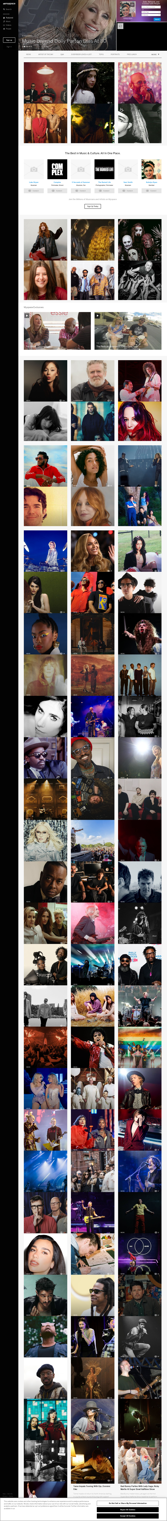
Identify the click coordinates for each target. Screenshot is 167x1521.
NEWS (28, 54)
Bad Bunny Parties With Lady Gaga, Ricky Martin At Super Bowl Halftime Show (140, 1488)
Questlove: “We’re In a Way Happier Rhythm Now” (61, 38)
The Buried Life (104, 182)
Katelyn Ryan (151, 182)
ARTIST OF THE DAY (45, 54)
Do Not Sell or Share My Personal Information (128, 1503)
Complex (57, 182)
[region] (83, 1509)
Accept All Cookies (127, 1516)
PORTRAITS (115, 54)
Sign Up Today (92, 206)
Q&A (62, 54)
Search (157, 19)
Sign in (9, 47)
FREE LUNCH (132, 54)
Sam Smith (128, 182)
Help (4, 1494)
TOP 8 (101, 54)
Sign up (9, 40)
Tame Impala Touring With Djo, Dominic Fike (91, 1488)
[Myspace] (9, 3)
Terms (11, 1496)
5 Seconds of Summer (81, 182)
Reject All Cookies (127, 1510)
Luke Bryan (33, 182)
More (155, 54)
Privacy (5, 1496)
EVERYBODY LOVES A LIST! (81, 54)
